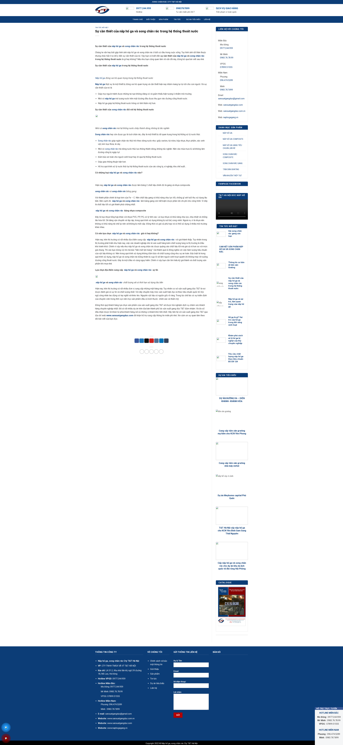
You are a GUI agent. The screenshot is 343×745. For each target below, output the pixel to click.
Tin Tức (177, 19)
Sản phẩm (155, 674)
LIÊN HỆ (207, 19)
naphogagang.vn (230, 117)
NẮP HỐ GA (227, 133)
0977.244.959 (226, 48)
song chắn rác (132, 46)
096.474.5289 (226, 80)
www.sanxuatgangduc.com (120, 315)
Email (176, 671)
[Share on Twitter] (141, 340)
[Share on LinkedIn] (161, 340)
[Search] (247, 10)
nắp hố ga (116, 46)
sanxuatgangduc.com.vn (234, 111)
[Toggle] (245, 133)
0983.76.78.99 (226, 57)
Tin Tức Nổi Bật (101, 27)
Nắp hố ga (100, 78)
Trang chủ (138, 19)
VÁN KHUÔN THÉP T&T (232, 175)
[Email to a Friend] (146, 340)
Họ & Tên (178, 661)
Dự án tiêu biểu (157, 683)
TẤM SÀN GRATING (231, 169)
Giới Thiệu (150, 19)
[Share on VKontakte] (156, 340)
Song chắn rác (102, 134)
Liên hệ (153, 688)
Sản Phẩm (163, 19)
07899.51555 (226, 67)
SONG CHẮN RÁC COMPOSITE (230, 155)
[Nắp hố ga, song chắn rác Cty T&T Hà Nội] (108, 10)
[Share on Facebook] (137, 340)
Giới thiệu (154, 669)
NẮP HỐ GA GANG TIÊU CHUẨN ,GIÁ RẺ (232, 146)
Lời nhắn (177, 692)
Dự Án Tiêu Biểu (193, 19)
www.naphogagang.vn (117, 728)
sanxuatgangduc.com (233, 105)
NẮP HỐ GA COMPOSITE (233, 139)
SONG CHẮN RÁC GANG (233, 163)
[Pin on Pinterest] (151, 340)
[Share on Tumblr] (166, 340)
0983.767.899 (226, 89)
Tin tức (153, 678)
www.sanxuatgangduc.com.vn (121, 718)
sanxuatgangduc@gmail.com (231, 98)
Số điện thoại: (180, 682)
